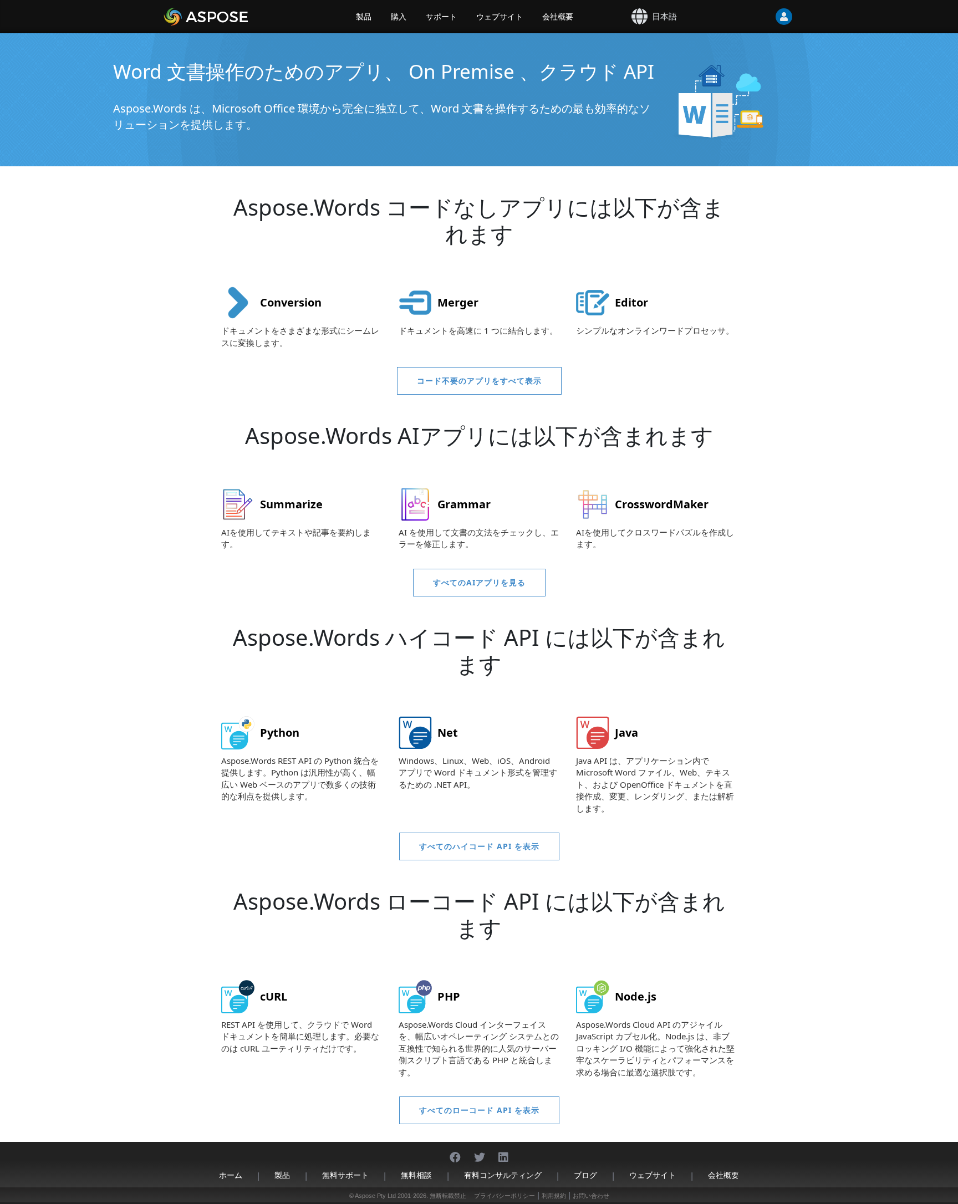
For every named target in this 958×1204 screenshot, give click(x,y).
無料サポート (345, 1175)
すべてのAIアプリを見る (479, 582)
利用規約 (554, 1195)
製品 (363, 16)
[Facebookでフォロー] (455, 1152)
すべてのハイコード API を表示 (479, 846)
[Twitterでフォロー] (479, 1152)
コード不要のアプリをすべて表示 (479, 380)
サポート (441, 16)
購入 (398, 16)
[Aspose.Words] (238, 16)
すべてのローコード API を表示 (479, 1110)
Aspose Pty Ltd (375, 1195)
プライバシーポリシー (504, 1195)
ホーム (230, 1175)
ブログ (585, 1175)
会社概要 (557, 16)
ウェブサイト (499, 16)
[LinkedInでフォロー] (503, 1152)
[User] (761, 16)
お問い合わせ (591, 1195)
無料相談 (416, 1175)
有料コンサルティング (503, 1175)
